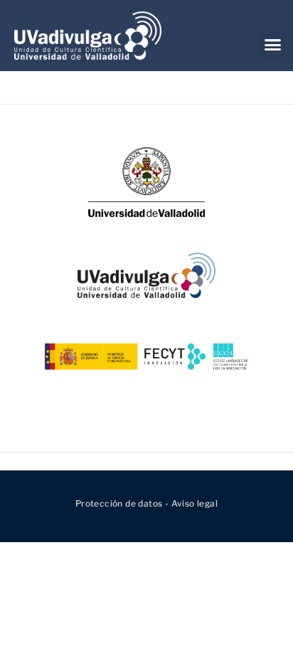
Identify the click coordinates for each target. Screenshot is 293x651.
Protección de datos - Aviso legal (146, 503)
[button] (273, 44)
